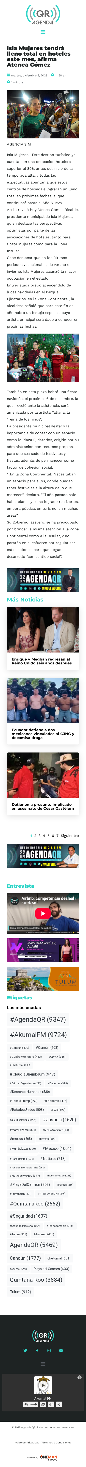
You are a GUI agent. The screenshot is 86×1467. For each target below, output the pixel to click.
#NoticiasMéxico (59, 1175)
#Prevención (20, 1193)
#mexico (21, 1139)
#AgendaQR (38, 1019)
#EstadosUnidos (27, 1109)
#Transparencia (60, 1225)
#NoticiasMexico (25, 1175)
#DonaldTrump (24, 1101)
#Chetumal (20, 1065)
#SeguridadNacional (25, 1225)
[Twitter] (25, 1350)
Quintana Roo (36, 1279)
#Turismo (44, 1234)
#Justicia (59, 1119)
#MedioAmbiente (56, 1130)
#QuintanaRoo (35, 1204)
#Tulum (18, 1234)
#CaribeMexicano (26, 1056)
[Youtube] (61, 1350)
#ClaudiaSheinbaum (32, 1074)
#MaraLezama (23, 1130)
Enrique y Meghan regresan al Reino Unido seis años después (42, 661)
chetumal (58, 1258)
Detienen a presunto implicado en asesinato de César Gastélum (43, 806)
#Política (65, 1184)
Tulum (20, 1291)
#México (56, 1148)
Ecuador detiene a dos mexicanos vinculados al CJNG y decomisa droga (43, 734)
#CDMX (57, 1056)
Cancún (25, 1258)
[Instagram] (49, 1350)
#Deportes (58, 1083)
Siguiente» (70, 835)
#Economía (55, 1101)
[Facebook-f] (37, 1350)
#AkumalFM (38, 1035)
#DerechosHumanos (30, 1092)
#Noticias (53, 1159)
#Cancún (47, 1048)
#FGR (57, 1109)
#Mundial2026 (23, 1148)
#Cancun (19, 1047)
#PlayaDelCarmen (30, 1184)
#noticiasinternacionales (27, 1167)
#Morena (47, 1138)
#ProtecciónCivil (51, 1193)
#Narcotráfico (22, 1158)
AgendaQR (34, 1244)
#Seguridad (28, 1216)
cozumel (18, 1268)
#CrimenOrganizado (25, 1083)
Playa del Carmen (51, 1269)
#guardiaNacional (23, 1120)
